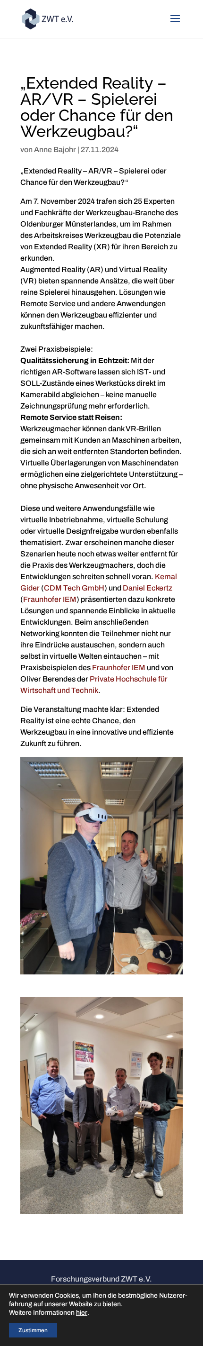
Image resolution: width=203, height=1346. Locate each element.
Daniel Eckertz (147, 588)
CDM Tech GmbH (74, 588)
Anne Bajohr (55, 150)
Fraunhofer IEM (49, 599)
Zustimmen (33, 1330)
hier (81, 1312)
